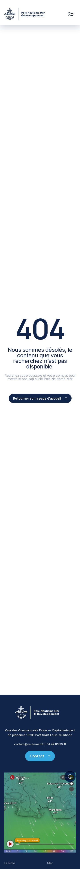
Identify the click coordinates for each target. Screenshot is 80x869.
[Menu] (71, 14)
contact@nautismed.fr (29, 744)
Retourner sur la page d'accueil (37, 398)
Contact (37, 756)
